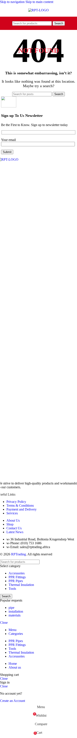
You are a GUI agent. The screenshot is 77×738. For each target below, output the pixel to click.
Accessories (17, 573)
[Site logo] (38, 10)
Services (12, 513)
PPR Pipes (16, 581)
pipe (11, 607)
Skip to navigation (12, 2)
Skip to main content (39, 2)
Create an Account (12, 701)
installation (16, 611)
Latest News (14, 532)
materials (15, 615)
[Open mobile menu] (8, 23)
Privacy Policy (16, 501)
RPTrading (18, 554)
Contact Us (14, 528)
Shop (9, 524)
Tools (12, 588)
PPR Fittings (17, 577)
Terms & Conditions (20, 505)
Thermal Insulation (21, 585)
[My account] (69, 23)
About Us (13, 520)
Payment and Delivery (21, 509)
